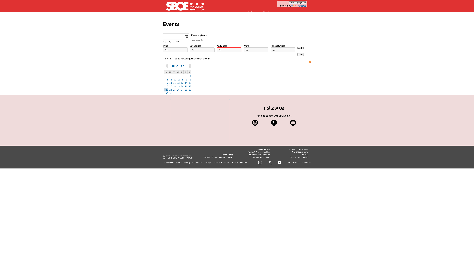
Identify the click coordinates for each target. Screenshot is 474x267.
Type (165, 45)
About (215, 12)
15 (190, 82)
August (178, 66)
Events (297, 12)
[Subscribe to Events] (310, 62)
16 (167, 86)
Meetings (282, 12)
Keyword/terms (199, 35)
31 (170, 93)
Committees (231, 12)
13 (182, 82)
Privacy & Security (183, 162)
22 (190, 86)
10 (170, 82)
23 (167, 89)
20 (182, 86)
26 (178, 89)
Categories (195, 45)
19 (178, 86)
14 (186, 82)
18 (174, 86)
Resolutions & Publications (257, 12)
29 (190, 89)
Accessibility (169, 162)
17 (170, 86)
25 (174, 89)
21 (186, 86)
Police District (278, 45)
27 (182, 89)
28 (186, 89)
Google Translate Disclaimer (217, 162)
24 (170, 89)
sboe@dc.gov (300, 157)
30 (167, 93)
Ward (246, 45)
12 (178, 82)
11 (174, 82)
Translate (301, 5)
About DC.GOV (197, 162)
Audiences (222, 45)
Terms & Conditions (239, 162)
